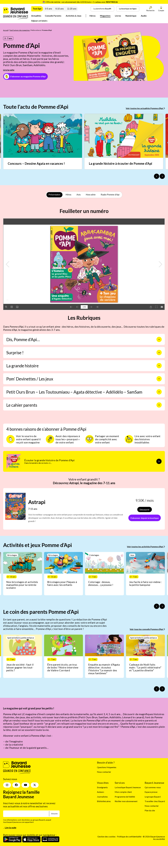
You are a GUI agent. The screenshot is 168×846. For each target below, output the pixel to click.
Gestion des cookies (106, 836)
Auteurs (100, 792)
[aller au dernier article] (156, 606)
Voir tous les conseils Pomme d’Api (147, 629)
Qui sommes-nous (153, 787)
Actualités (36, 15)
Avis (79, 195)
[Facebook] (16, 785)
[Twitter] (35, 785)
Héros (93, 15)
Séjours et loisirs (39, 20)
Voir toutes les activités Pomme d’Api (145, 546)
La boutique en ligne (127, 8)
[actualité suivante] (162, 176)
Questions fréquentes (106, 767)
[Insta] (7, 785)
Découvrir (144, 509)
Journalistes (102, 796)
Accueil (5, 30)
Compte (161, 11)
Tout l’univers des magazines (19, 30)
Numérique (130, 15)
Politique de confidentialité (129, 836)
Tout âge (37, 9)
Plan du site (150, 810)
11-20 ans (71, 9)
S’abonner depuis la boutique (144, 518)
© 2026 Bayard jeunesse (154, 836)
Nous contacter (104, 772)
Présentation (54, 195)
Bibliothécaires (104, 801)
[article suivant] (162, 606)
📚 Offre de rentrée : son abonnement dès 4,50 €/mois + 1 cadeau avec (80, 2)
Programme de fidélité (125, 796)
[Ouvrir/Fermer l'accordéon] (159, 339)
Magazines (105, 15)
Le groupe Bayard (153, 796)
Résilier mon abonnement (126, 801)
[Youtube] (25, 785)
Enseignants (102, 787)
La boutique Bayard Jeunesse (128, 787)
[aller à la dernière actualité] (156, 176)
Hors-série (91, 195)
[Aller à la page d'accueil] (15, 18)
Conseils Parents (53, 15)
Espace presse (151, 792)
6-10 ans (60, 9)
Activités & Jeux (73, 15)
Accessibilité (159, 839)
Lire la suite (8, 70)
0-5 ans (48, 9)
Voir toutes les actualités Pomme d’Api (145, 108)
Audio (144, 15)
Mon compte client (123, 792)
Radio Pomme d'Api (110, 195)
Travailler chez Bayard (155, 801)
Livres (118, 15)
